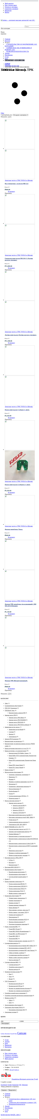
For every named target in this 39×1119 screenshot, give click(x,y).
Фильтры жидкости (13, 969)
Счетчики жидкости (14, 964)
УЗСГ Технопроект (9, 981)
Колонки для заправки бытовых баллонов (19, 988)
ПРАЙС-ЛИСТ (19, 60)
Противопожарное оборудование (13, 869)
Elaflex (10, 1000)
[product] (21, 149)
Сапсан (21, 1033)
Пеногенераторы (13, 917)
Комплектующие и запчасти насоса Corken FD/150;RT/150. (23, 838)
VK (20, 1085)
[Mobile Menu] (2, 18)
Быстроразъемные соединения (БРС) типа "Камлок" (22, 950)
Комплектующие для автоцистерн (13, 741)
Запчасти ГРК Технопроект (11, 739)
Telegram (25, 1085)
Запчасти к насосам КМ (19, 805)
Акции (7, 53)
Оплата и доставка (11, 7)
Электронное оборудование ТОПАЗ (14, 1007)
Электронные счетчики (10, 1012)
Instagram (15, 1085)
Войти (7, 12)
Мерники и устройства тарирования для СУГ (20, 781)
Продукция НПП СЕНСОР (12, 867)
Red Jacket (11, 862)
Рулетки (11, 793)
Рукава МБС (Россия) (14, 929)
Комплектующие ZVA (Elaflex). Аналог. (19, 753)
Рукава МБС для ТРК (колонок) (17, 933)
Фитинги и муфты (9, 998)
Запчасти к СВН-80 (17, 808)
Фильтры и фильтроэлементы (16, 922)
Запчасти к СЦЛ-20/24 (18, 812)
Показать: (4, 117)
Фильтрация (5, 1023)
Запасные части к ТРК (10, 715)
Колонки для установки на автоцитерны (19, 991)
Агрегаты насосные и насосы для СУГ (18, 829)
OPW (10, 1002)
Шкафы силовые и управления (16, 893)
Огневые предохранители (15, 914)
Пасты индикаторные (14, 789)
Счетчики (11, 732)
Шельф (10, 979)
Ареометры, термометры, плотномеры (18, 774)
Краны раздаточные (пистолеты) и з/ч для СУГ (16, 748)
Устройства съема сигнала (15, 967)
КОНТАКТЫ (9, 60)
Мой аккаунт (9, 3)
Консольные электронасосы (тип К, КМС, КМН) (21, 817)
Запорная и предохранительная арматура (19, 831)
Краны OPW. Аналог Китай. (16, 765)
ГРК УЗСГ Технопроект (11, 708)
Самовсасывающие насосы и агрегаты (18, 822)
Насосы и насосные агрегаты (12, 800)
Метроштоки (12, 784)
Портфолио (9, 55)
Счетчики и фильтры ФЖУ (11, 962)
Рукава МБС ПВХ (13, 936)
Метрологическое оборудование (13, 772)
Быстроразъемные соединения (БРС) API (19, 948)
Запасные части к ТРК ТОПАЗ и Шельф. (19, 180)
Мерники (11, 779)
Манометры (12, 777)
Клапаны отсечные (13, 903)
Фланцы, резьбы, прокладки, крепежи (18, 957)
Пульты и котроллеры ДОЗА (16, 891)
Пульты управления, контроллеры (13, 881)
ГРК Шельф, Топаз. (10, 710)
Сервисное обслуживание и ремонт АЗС (23, 1102)
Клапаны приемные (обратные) (16, 905)
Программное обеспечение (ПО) (17, 1010)
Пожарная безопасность (17, 51)
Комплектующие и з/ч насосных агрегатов (19, 836)
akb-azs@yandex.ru (14, 1069)
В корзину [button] (11, 191)
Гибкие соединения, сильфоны (16, 953)
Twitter (9, 1085)
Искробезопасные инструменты (17, 872)
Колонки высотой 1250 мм (15, 983)
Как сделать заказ (11, 5)
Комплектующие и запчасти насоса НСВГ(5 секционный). (23, 846)
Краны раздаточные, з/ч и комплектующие (15, 751)
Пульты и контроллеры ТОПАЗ (17, 888)
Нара (10, 974)
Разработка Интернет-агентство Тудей (25, 1079)
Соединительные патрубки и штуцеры (18, 955)
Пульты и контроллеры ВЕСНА (17, 884)
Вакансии (8, 10)
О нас (7, 57)
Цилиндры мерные (13, 798)
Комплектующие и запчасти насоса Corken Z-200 (21, 843)
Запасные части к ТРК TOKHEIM (17, 720)
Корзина (4, 1090)
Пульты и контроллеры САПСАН (17, 886)
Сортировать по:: (7, 115)
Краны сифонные (13, 907)
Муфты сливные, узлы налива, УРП (18, 912)
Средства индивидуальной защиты (17, 876)
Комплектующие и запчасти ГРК (17, 713)
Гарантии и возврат (11, 9)
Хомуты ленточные (13, 960)
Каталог (7, 41)
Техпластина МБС (13, 938)
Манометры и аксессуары (15, 850)
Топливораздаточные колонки (12, 972)
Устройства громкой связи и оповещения (15, 993)
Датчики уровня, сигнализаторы (17, 898)
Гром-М (12, 1033)
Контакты (8, 1047)
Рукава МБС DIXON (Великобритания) (19, 931)
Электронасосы (12, 736)
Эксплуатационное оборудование (13, 1005)
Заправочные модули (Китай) (16, 729)
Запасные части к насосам (15, 803)
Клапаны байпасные (14, 834)
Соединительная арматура (11, 943)
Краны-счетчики (9, 770)
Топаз (10, 976)
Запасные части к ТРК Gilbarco (16, 717)
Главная (7, 39)
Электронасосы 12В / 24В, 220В (17, 824)
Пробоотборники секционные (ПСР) (18, 919)
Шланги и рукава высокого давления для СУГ (20, 941)
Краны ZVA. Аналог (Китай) (16, 767)
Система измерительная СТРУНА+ (18, 796)
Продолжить (12, 1090)
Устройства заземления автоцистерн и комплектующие (18, 995)
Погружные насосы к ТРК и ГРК (13, 857)
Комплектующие (13, 865)
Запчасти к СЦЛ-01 (17, 810)
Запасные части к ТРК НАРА (16, 722)
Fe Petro (11, 860)
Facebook (4, 1085)
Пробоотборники (13, 791)
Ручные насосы (12, 819)
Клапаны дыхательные (14, 900)
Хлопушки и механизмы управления (18, 924)
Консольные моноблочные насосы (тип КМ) (20, 815)
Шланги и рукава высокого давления (18, 855)
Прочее (6, 879)
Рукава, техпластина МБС (11, 926)
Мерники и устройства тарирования (18, 853)
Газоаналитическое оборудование (13, 705)
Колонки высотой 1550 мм (15, 986)
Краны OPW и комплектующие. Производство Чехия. (22, 760)
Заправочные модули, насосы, (12, 727)
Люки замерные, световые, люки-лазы (18, 910)
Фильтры (11, 734)
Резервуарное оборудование (12, 895)
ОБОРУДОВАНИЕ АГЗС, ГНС (13, 827)
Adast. (6, 703)
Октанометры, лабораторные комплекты (19, 786)
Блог (6, 58)
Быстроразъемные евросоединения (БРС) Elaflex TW (22, 945)
